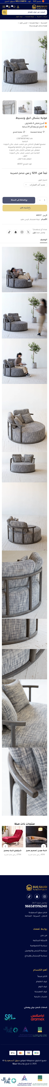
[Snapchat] (15, 232)
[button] (18, 7)
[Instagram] (21, 232)
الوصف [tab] (43, 240)
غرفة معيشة (34, 23)
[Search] (4, 12)
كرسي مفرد (23, 23)
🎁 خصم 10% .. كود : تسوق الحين (24, 2)
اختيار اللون (42, 180)
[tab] (43, 240)
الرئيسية (44, 23)
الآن (34, 233)
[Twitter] (28, 232)
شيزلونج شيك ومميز (12, 851)
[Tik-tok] (9, 232)
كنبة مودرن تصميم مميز (36, 851)
